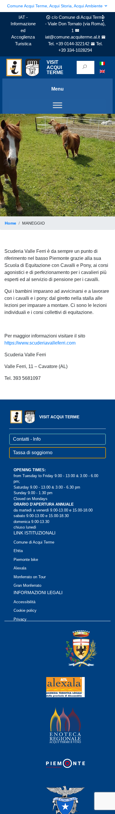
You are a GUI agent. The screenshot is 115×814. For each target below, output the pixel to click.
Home (10, 223)
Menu (57, 88)
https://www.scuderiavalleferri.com (39, 342)
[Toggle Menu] (57, 105)
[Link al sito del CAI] (57, 801)
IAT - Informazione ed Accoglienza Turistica (23, 30)
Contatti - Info (27, 439)
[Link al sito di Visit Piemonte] (57, 763)
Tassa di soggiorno (32, 452)
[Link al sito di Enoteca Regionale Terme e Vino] (57, 725)
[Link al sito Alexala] (57, 687)
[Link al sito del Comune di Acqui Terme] (72, 648)
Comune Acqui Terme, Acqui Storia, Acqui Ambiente (55, 6)
